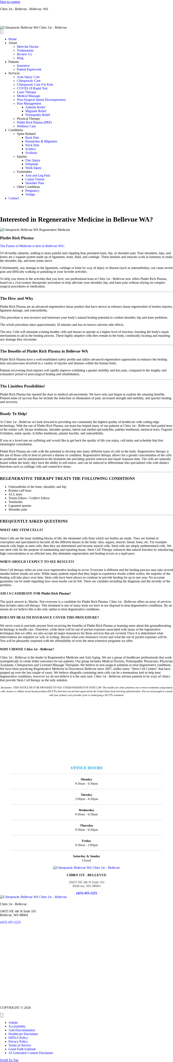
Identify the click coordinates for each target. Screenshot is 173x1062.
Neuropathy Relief (37, 115)
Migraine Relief (35, 111)
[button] (9, 1060)
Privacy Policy (18, 1041)
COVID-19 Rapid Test (32, 88)
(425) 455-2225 (86, 893)
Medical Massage (28, 96)
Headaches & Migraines (41, 141)
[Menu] (1, 31)
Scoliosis (31, 152)
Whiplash (31, 164)
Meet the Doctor (28, 46)
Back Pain (32, 137)
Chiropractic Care (29, 81)
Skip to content (10, 2)
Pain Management (29, 103)
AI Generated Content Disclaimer (30, 1053)
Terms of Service (19, 1045)
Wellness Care (26, 126)
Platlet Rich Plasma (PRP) (34, 122)
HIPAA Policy (18, 1037)
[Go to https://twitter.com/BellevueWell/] (86, 20)
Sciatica (30, 149)
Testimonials (25, 50)
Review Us (24, 54)
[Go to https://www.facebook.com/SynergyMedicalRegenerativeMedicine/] (86, 16)
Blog (20, 58)
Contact (13, 198)
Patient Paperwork (29, 69)
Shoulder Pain (34, 183)
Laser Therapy (26, 92)
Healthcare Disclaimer (23, 1034)
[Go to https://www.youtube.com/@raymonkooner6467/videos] (86, 24)
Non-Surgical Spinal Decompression (41, 99)
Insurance (23, 65)
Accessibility (17, 1026)
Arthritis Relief (35, 107)
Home (12, 39)
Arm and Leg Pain (37, 175)
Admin (13, 1022)
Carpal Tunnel (34, 179)
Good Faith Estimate (22, 1049)
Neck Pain (32, 145)
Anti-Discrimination (21, 1030)
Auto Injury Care (28, 77)
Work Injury (33, 168)
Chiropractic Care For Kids (35, 84)
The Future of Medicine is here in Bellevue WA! (32, 246)
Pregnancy (32, 190)
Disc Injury (32, 160)
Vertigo (30, 194)
